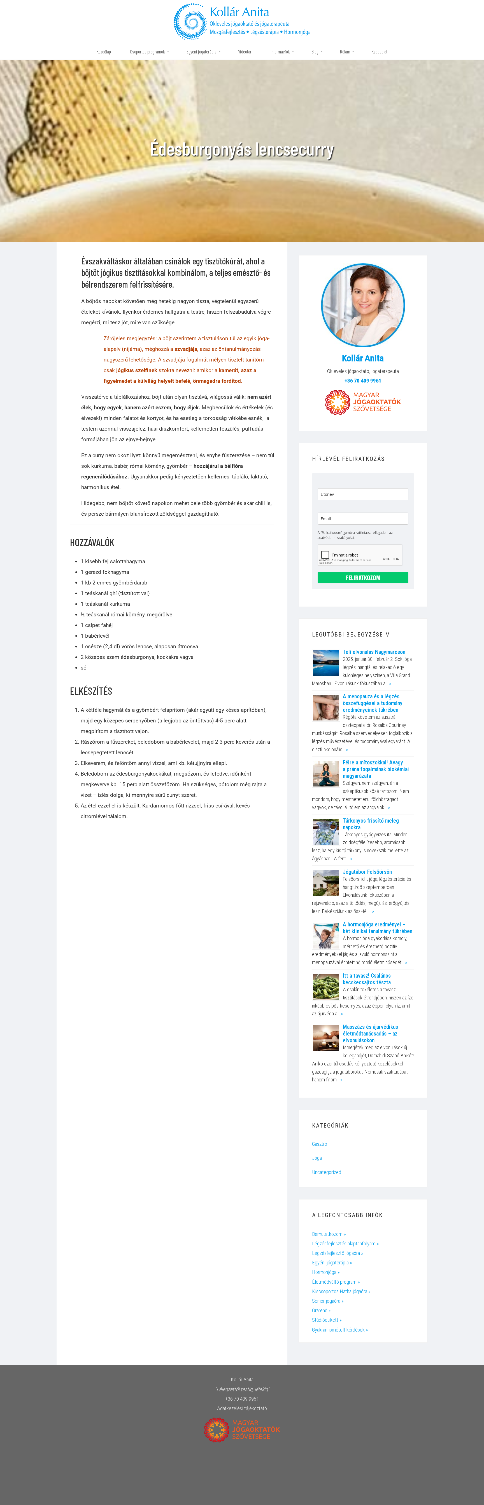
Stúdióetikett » (327, 1320)
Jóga (317, 1158)
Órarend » (321, 1310)
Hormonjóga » (326, 1272)
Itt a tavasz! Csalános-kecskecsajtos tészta (367, 979)
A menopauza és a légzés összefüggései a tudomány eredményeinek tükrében (372, 703)
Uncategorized (326, 1172)
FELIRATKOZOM (363, 577)
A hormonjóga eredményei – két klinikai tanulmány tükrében (377, 928)
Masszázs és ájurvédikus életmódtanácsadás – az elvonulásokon (370, 1033)
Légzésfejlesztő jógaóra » (337, 1253)
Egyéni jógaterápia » (332, 1262)
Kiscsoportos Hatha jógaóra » (341, 1291)
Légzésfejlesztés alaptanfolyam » (345, 1243)
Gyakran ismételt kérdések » (340, 1329)
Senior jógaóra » (328, 1301)
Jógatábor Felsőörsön (367, 871)
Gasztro (319, 1144)
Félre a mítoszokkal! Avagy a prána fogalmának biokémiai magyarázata (376, 769)
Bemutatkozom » (329, 1234)
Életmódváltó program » (336, 1282)
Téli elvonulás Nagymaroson (374, 652)
